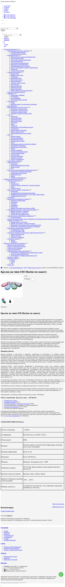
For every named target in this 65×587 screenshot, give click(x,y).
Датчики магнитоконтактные (19, 151)
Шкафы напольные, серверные (20, 211)
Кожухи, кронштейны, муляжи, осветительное (24, 67)
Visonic (13, 148)
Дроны (13, 103)
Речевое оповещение (17, 138)
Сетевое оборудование (13, 72)
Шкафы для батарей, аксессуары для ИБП (23, 208)
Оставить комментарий (7, 511)
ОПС (8, 135)
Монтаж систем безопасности (16, 245)
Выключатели (15, 184)
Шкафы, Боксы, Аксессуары (19, 222)
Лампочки (14, 242)
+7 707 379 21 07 (32, 523)
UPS (12, 168)
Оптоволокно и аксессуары (19, 173)
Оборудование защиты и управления (18, 190)
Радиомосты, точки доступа (19, 109)
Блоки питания (15, 167)
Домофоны (10, 93)
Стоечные (14, 203)
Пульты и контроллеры (17, 70)
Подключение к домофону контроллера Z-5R (24, 255)
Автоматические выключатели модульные (23, 193)
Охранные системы (9, 402)
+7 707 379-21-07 (10, 15)
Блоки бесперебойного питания (20, 165)
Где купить (7, 6)
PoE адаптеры (15, 84)
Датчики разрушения (17, 156)
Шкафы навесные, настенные (19, 213)
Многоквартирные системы (19, 99)
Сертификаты (8, 537)
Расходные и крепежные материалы (21, 171)
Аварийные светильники (18, 145)
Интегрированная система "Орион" (21, 133)
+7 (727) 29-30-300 (10, 18)
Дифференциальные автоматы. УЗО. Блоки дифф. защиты (27, 194)
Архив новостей (9, 535)
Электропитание (12, 162)
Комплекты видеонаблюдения (19, 64)
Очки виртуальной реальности (16, 92)
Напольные (14, 202)
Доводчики (14, 122)
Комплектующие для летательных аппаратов (24, 104)
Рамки (12, 187)
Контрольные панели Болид (19, 147)
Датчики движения (16, 150)
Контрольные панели (17, 139)
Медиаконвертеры (16, 78)
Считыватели (15, 128)
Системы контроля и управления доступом (16, 403)
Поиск (2, 30)
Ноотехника (14, 191)
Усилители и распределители (19, 110)
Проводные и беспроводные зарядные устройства (25, 226)
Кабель (13, 176)
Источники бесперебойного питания (18, 199)
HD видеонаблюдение (17, 58)
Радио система (15, 154)
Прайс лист (10, 265)
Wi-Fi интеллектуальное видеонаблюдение (23, 57)
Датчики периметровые (18, 153)
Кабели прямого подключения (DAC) (21, 90)
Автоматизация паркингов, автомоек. (18, 51)
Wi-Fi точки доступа (17, 80)
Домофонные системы (10, 400)
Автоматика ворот (16, 119)
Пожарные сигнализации (11, 406)
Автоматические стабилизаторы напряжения (20, 216)
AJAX (12, 142)
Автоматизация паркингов (18, 54)
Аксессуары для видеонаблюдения (21, 60)
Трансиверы (14, 77)
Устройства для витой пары (19, 112)
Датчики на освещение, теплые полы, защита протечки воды (25, 232)
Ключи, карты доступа (17, 132)
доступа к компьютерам (13, 415)
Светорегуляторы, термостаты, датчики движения (25, 185)
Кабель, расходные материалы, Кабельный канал (21, 170)
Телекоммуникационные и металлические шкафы (21, 209)
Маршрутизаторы (16, 81)
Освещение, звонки (13, 239)
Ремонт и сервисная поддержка (16, 246)
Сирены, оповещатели (17, 159)
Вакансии (7, 532)
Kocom (13, 260)
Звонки (13, 240)
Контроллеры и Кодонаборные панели (22, 127)
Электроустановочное (13, 180)
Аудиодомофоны (16, 98)
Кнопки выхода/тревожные (19, 130)
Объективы (14, 69)
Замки (12, 124)
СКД (8, 115)
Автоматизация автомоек (18, 52)
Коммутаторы (15, 73)
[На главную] (1, 267)
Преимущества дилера (10, 556)
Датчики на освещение (17, 237)
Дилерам (6, 7)
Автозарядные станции (17, 229)
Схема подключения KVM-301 (20, 254)
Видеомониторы (12, 106)
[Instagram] (5, 20)
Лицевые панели (16, 188)
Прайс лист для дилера (10, 559)
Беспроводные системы (17, 141)
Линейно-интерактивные (18, 200)
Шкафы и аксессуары (17, 75)
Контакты (7, 12)
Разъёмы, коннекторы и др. (18, 177)
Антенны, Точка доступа (18, 83)
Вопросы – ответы (12, 257)
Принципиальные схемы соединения (18, 251)
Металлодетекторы (16, 121)
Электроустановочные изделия (13, 179)
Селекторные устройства (14, 161)
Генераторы (14, 164)
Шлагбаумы (14, 116)
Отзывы (6, 538)
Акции (6, 10)
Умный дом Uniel (16, 235)
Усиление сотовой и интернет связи (21, 113)
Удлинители (10, 197)
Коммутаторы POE (16, 86)
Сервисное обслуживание (14, 248)
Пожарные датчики (16, 158)
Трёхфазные (14, 205)
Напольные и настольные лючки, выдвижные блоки (26, 225)
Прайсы (6, 9)
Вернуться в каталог (58, 504)
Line (12, 263)
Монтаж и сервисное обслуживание (14, 243)
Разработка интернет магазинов (10, 582)
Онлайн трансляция (10, 540)
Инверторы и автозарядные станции (18, 228)
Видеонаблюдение (12, 55)
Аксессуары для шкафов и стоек (20, 214)
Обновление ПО (12, 258)
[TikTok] (5, 23)
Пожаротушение (15, 136)
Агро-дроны (11, 101)
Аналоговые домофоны (17, 95)
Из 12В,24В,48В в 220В (18, 231)
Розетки (13, 182)
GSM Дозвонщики (16, 118)
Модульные (14, 206)
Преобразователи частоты (18, 196)
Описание (4, 307)
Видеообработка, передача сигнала (17, 107)
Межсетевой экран (16, 89)
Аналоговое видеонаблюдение (20, 63)
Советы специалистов (13, 249)
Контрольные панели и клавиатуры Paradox (23, 144)
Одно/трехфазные (16, 217)
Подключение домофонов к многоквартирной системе (26, 252)
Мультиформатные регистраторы (20, 66)
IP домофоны (14, 96)
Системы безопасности (10, 49)
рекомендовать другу (58, 507)
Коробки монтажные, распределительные (23, 223)
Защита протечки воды (17, 234)
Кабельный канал (16, 174)
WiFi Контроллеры (16, 87)
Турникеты (14, 125)
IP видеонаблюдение (17, 61)
